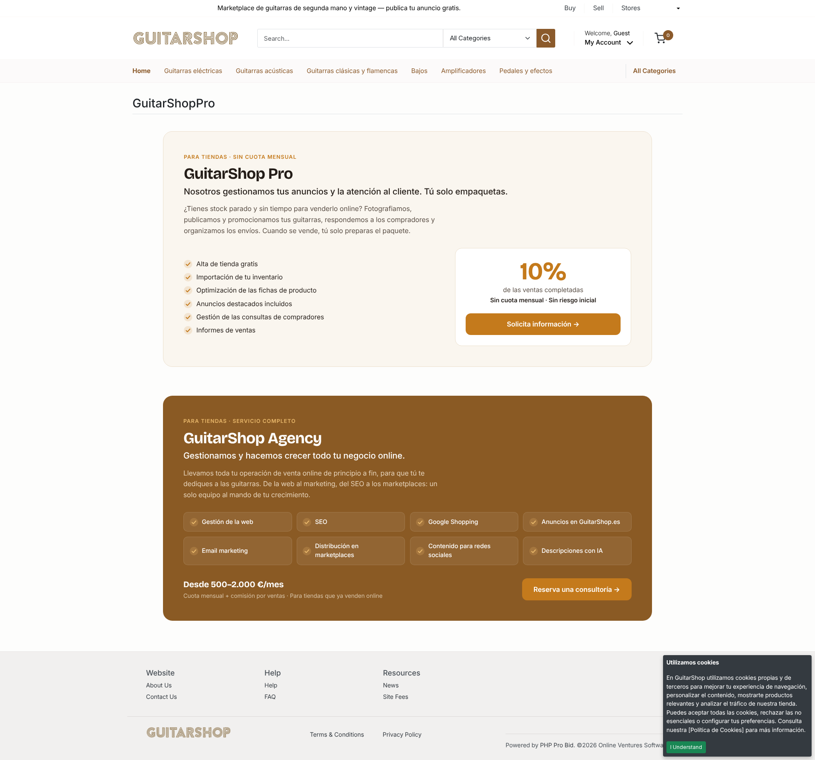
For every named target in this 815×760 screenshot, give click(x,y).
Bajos (419, 71)
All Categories (654, 71)
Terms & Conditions (337, 734)
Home (141, 71)
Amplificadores (463, 71)
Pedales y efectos (526, 71)
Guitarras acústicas (264, 71)
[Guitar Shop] (185, 38)
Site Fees (395, 697)
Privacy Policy (402, 734)
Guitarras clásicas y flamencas (351, 71)
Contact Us (161, 697)
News (391, 685)
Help (270, 685)
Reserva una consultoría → (577, 589)
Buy (570, 8)
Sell (598, 8)
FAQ (270, 697)
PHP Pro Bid (556, 745)
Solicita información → (543, 324)
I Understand (686, 747)
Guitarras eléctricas (193, 71)
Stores (631, 8)
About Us (159, 685)
